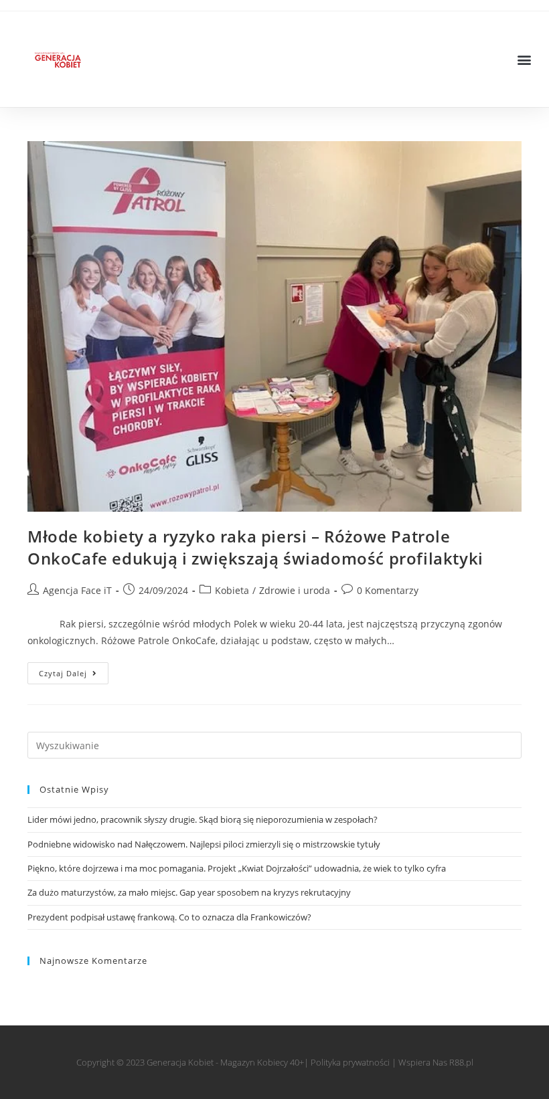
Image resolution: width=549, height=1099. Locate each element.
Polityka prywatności (350, 1062)
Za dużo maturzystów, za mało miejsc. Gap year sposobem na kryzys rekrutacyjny (189, 892)
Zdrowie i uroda (294, 590)
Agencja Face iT (77, 590)
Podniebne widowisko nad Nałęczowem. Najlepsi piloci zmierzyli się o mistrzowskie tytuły (203, 844)
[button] (525, 59)
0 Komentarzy (387, 590)
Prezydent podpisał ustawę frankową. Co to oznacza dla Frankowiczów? (169, 917)
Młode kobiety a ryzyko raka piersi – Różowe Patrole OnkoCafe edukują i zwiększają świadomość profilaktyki (255, 547)
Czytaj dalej (73, 670)
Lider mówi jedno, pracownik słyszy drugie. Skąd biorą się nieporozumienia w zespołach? (202, 819)
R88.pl (461, 1062)
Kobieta (232, 590)
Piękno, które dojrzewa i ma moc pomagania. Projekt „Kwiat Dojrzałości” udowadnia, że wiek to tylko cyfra (236, 868)
